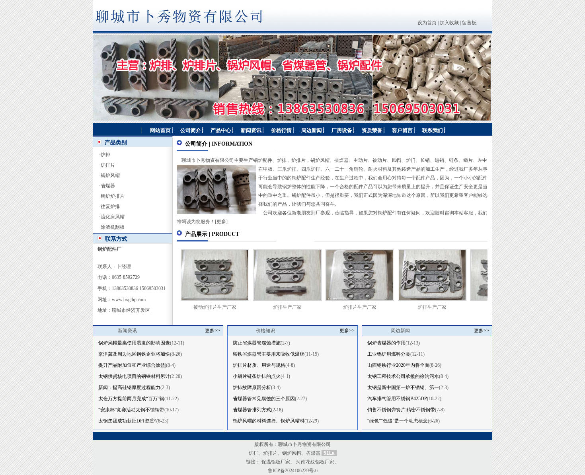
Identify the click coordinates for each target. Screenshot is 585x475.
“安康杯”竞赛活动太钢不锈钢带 (131, 410)
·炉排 (104, 155)
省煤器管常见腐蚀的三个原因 (264, 398)
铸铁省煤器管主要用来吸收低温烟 (268, 354)
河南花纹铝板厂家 (315, 462)
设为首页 (427, 22)
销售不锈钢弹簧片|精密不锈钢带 (401, 410)
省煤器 (313, 453)
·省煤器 (107, 186)
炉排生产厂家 (269, 307)
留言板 (469, 22)
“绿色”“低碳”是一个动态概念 (397, 421)
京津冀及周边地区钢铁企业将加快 (134, 354)
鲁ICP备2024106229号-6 (293, 470)
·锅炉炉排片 (112, 196)
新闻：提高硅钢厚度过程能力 (129, 387)
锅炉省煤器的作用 (386, 343)
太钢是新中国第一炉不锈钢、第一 (403, 387)
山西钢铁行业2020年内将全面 (398, 365)
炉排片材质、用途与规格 (259, 365)
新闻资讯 (127, 330)
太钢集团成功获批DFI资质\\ (127, 421)
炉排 (253, 453)
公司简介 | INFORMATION (218, 144)
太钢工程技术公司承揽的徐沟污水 (403, 376)
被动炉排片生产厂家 (197, 307)
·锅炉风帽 (109, 175)
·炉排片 (107, 165)
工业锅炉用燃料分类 (388, 354)
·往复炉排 (109, 206)
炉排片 (270, 453)
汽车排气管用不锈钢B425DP (397, 398)
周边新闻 (400, 330)
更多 (221, 221)
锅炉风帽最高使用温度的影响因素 (134, 343)
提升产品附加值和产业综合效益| (132, 365)
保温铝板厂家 (275, 462)
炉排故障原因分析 (252, 387)
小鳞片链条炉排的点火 (257, 376)
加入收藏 (449, 22)
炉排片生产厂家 (342, 307)
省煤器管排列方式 (252, 410)
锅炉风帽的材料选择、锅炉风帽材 (268, 421)
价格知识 (265, 330)
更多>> (212, 330)
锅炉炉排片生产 (486, 307)
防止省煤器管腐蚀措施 (257, 343)
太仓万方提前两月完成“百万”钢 (131, 398)
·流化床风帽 (112, 217)
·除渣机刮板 (112, 227)
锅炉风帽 (291, 453)
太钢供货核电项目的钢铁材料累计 (134, 376)
